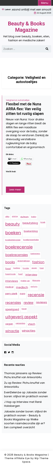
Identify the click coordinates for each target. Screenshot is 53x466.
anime (15, 216)
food (8, 268)
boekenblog (31, 231)
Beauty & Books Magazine (26, 27)
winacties (28, 331)
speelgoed (12, 309)
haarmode (10, 274)
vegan (9, 324)
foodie (26, 268)
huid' (20, 274)
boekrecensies (16, 255)
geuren (34, 268)
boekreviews (35, 254)
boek (42, 222)
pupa (22, 293)
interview (31, 274)
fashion (38, 262)
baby (33, 216)
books (10, 262)
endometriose (24, 261)
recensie (36, 294)
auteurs (24, 216)
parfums (34, 286)
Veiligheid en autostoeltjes (17, 100)
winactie (12, 331)
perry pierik (11, 293)
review (28, 302)
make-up (25, 280)
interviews (11, 281)
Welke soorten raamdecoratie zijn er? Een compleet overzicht (24, 423)
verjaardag (20, 323)
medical (9, 286)
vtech (31, 324)
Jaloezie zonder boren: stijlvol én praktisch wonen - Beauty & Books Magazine (25, 415)
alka (7, 216)
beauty (12, 224)
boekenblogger (13, 239)
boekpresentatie (31, 239)
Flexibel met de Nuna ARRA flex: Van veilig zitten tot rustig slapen (25, 109)
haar (42, 268)
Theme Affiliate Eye (17, 458)
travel (24, 309)
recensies (13, 302)
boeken (13, 233)
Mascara (36, 280)
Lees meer (15, 189)
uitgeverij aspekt (21, 317)
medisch (22, 287)
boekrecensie (19, 247)
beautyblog (30, 223)
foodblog (16, 268)
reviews (41, 302)
